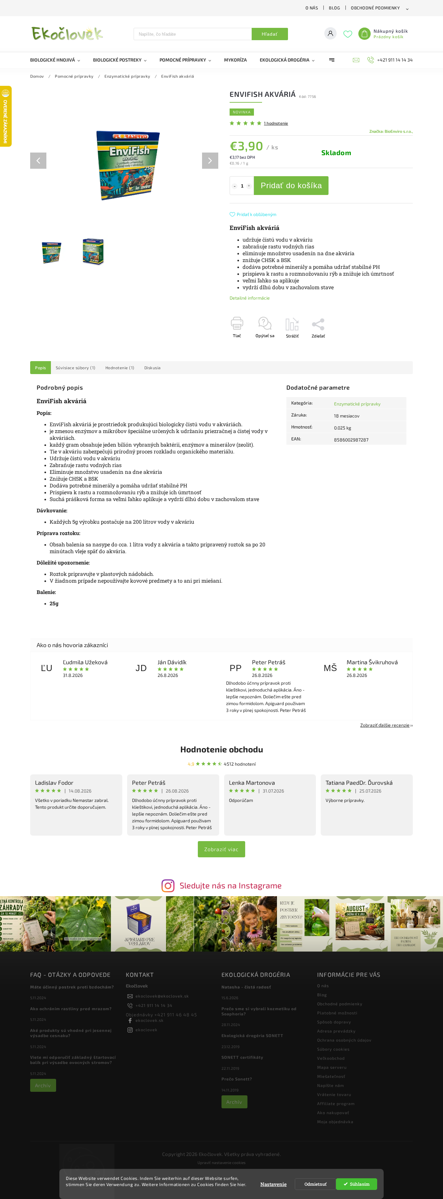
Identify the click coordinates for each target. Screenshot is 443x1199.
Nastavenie (273, 1184)
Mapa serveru (332, 1067)
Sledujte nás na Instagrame (231, 885)
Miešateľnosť (331, 1076)
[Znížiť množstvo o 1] (234, 186)
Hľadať (270, 34)
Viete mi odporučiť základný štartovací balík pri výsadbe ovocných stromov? (73, 1060)
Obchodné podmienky (375, 7)
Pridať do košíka (291, 185)
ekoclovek (147, 1029)
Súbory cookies (333, 1049)
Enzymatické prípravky (357, 403)
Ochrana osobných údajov (344, 1040)
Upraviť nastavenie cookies (221, 1162)
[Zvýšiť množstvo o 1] (249, 186)
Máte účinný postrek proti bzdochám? (72, 986)
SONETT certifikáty (242, 1057)
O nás (311, 7)
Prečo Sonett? (237, 1078)
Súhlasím (360, 1184)
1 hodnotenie (276, 123)
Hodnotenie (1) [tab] (120, 367)
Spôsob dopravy (334, 1021)
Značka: (391, 131)
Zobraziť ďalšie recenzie (385, 725)
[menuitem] (58, 60)
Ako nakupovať (333, 1112)
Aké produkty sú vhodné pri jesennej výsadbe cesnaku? (71, 1033)
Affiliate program (336, 1103)
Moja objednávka (335, 1121)
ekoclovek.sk (150, 1020)
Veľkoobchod (331, 1058)
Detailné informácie (250, 298)
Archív (43, 1085)
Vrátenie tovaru (334, 1094)
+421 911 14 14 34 (154, 1005)
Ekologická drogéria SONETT (252, 1035)
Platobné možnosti (337, 1012)
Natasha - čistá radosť (246, 986)
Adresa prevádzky (336, 1030)
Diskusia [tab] (152, 367)
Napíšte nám (330, 1085)
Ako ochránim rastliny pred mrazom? (71, 1008)
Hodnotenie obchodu (221, 749)
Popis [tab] (40, 367)
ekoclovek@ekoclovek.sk (162, 996)
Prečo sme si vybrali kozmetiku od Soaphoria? (259, 1011)
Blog (334, 7)
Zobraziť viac (221, 849)
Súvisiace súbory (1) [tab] (76, 367)
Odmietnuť (316, 1184)
